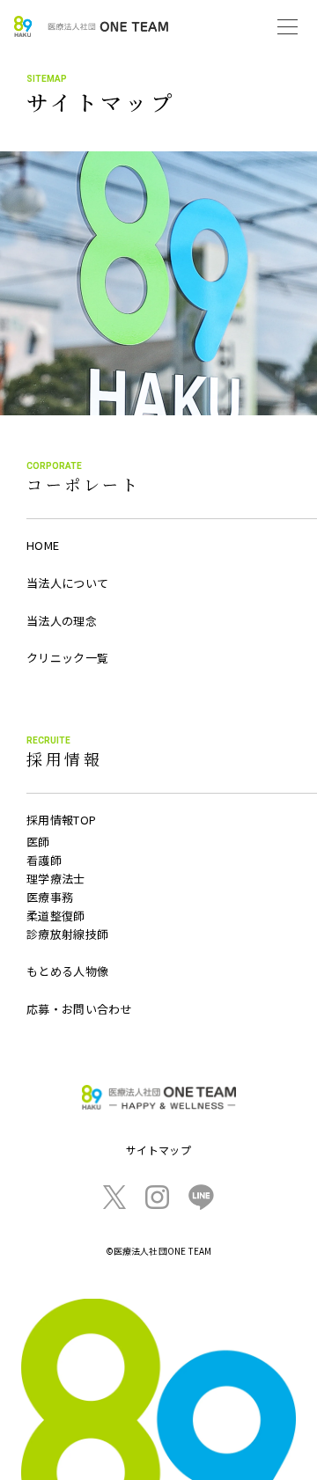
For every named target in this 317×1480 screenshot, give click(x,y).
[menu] (287, 26)
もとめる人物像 (67, 971)
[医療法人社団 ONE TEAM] (91, 27)
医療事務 (49, 897)
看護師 (44, 860)
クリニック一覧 (67, 657)
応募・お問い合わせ (79, 1008)
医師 (38, 841)
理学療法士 (55, 878)
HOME (42, 545)
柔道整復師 (55, 915)
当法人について (67, 583)
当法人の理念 (61, 620)
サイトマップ (158, 1149)
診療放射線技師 (67, 934)
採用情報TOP (61, 819)
